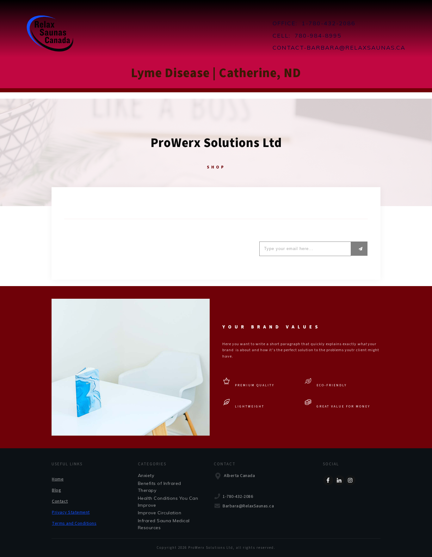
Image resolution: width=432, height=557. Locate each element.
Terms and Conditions (74, 523)
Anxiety (146, 475)
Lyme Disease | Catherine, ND (216, 73)
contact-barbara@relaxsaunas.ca (339, 47)
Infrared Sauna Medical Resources (164, 524)
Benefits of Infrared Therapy (159, 486)
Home (58, 479)
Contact (60, 501)
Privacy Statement (71, 512)
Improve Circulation (160, 513)
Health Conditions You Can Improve (168, 501)
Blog (56, 490)
